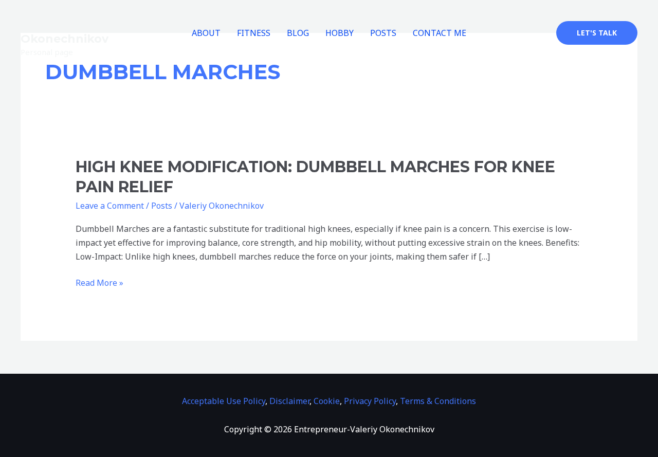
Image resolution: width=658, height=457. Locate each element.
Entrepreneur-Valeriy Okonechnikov (84, 32)
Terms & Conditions (438, 401)
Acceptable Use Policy (223, 401)
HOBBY (339, 33)
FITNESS (253, 33)
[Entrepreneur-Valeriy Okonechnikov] (59, 13)
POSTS (383, 33)
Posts (161, 205)
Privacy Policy (370, 401)
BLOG (298, 33)
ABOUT (206, 33)
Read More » (99, 282)
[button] (596, 33)
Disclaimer (289, 401)
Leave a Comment (110, 205)
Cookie (327, 401)
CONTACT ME (439, 33)
